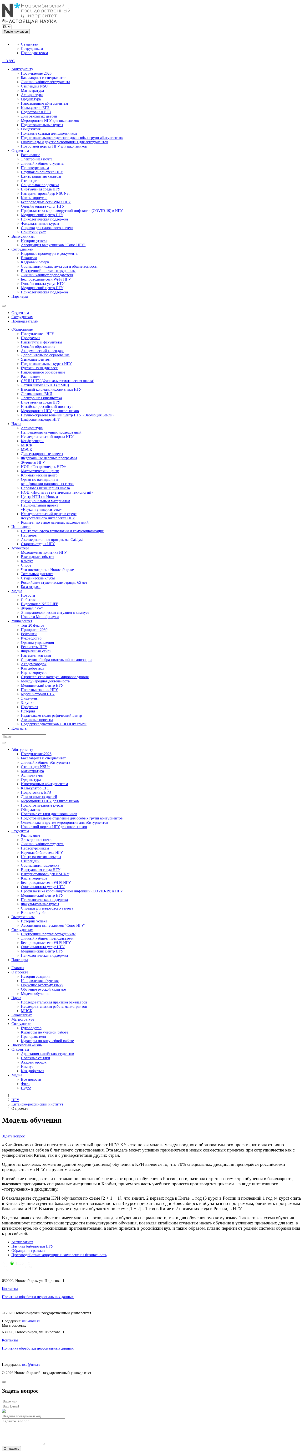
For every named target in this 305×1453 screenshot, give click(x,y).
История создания (35, 976)
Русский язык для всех (39, 368)
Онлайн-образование (38, 346)
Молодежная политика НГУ (44, 552)
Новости (28, 595)
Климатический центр (39, 475)
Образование (22, 329)
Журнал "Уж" (32, 608)
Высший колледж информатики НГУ (51, 389)
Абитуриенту (22, 69)
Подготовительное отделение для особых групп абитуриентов (72, 138)
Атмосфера (20, 548)
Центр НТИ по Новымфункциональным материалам (45, 499)
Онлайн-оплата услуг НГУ (43, 206)
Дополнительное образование (45, 355)
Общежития (31, 129)
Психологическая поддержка (44, 219)
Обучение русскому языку (42, 985)
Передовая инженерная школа (45, 488)
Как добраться (32, 668)
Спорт (26, 565)
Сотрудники (21, 1024)
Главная (17, 968)
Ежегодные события (37, 557)
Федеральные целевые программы (49, 458)
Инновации (20, 527)
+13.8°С (8, 61)
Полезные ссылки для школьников (49, 133)
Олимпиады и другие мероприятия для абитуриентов (64, 142)
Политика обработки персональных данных (38, 1297)
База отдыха (31, 587)
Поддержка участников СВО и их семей (53, 724)
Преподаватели (33, 1036)
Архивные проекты (37, 720)
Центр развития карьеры (41, 176)
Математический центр (40, 471)
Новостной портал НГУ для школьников (54, 146)
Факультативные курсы (40, 223)
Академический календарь (42, 351)
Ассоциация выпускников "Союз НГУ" (53, 245)
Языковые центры (36, 359)
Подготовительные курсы (42, 125)
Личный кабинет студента (42, 163)
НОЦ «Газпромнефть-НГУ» (43, 467)
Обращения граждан (28, 1250)
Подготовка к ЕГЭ (36, 112)
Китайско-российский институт (47, 406)
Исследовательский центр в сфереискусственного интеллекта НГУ (48, 516)
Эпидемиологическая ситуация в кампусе (55, 612)
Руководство (31, 638)
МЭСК (26, 449)
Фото (25, 1084)
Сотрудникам (32, 48)
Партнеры (19, 296)
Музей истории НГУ (38, 694)
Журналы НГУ (33, 462)
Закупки (28, 703)
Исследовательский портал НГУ (47, 437)
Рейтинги (29, 634)
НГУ (15, 1100)
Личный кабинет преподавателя (47, 275)
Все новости (31, 1079)
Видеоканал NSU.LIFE (39, 604)
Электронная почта (36, 159)
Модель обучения (35, 994)
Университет (21, 621)
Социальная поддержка (40, 185)
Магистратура (32, 90)
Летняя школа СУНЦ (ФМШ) (45, 385)
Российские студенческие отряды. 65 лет (54, 582)
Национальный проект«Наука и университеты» (41, 507)
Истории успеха (34, 241)
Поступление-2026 (36, 73)
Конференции (32, 441)
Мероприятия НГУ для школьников (50, 120)
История (28, 711)
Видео (26, 1088)
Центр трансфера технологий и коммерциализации (62, 531)
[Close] (4, 1382)
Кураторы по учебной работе (44, 1032)
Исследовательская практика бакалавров (54, 1002)
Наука (16, 424)
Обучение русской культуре (43, 989)
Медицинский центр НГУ (42, 215)
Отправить (11, 1448)
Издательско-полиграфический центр (51, 715)
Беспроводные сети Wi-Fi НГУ (46, 202)
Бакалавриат (21, 1015)
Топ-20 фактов (33, 625)
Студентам (29, 44)
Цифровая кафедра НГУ (40, 419)
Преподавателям (34, 53)
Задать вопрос (13, 1136)
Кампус (27, 561)
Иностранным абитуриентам (44, 103)
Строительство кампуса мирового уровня (55, 677)
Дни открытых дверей (39, 116)
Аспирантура (32, 95)
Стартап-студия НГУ (38, 544)
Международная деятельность (45, 681)
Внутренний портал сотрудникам (48, 271)
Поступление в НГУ (37, 334)
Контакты (19, 728)
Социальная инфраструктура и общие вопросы (59, 266)
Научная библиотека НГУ (42, 172)
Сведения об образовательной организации (56, 660)
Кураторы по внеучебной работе (47, 1041)
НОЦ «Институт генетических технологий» (57, 492)
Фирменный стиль (36, 651)
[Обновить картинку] (4, 1411)
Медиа (16, 591)
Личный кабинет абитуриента (45, 82)
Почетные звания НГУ (39, 690)
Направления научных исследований (51, 432)
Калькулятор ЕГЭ (35, 108)
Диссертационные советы (42, 454)
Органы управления (37, 642)
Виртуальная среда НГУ (40, 189)
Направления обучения (40, 981)
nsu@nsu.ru (31, 1321)
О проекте (19, 972)
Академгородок (33, 664)
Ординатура (31, 99)
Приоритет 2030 (34, 630)
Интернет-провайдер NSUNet (45, 193)
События (28, 600)
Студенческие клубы (38, 578)
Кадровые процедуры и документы (49, 253)
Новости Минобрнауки (40, 617)
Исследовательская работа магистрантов (54, 1006)
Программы (30, 338)
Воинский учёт (33, 232)
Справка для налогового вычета (47, 228)
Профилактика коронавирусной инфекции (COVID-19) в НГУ (72, 211)
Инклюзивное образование (43, 372)
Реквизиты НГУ (34, 647)
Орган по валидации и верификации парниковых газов (47, 481)
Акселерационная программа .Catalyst (52, 539)
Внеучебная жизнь (26, 1045)
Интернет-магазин (36, 655)
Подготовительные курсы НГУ (46, 364)
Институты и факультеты (41, 342)
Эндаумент (30, 698)
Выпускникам (23, 236)
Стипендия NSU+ (35, 86)
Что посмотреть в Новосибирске (47, 570)
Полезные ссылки (35, 1058)
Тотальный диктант (37, 574)
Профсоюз (29, 707)
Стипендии (30, 181)
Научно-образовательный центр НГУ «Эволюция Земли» (67, 415)
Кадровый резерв (35, 262)
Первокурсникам (35, 168)
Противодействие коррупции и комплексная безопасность (59, 1255)
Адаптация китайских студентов (47, 1054)
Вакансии (29, 258)
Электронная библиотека (41, 398)
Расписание (30, 155)
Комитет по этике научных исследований (55, 522)
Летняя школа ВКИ (36, 394)
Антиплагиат (22, 1242)
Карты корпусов (34, 198)
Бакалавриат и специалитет (43, 78)
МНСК (26, 445)
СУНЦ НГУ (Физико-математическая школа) (57, 381)
